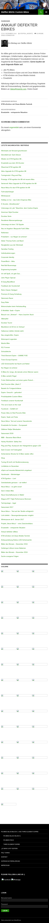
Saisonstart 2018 (7, 433)
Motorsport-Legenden (9, 339)
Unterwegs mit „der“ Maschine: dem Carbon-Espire (19, 208)
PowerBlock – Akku (8, 261)
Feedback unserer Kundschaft (12, 401)
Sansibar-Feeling (7, 249)
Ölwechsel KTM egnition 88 (11, 167)
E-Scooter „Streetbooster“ (10, 204)
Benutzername (6, 898)
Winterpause (5, 196)
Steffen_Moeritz (26, 33)
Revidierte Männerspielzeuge (11, 220)
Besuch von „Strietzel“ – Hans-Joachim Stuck (17, 314)
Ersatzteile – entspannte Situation (14, 111)
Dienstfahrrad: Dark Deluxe (11, 155)
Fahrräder (5, 21)
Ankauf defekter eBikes (9, 532)
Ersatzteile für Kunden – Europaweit (14, 425)
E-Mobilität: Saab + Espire (10, 310)
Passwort (4, 904)
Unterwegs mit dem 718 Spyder (12, 224)
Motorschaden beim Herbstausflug (13, 306)
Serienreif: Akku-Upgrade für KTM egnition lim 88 (18, 183)
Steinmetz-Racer (7, 298)
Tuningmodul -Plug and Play (11, 175)
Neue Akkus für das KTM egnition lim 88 (15, 187)
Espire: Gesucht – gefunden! (11, 392)
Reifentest (4, 233)
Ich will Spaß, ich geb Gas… (11, 274)
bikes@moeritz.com (18, 89)
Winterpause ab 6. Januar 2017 (12, 519)
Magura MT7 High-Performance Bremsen (16, 499)
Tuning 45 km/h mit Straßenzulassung (14, 462)
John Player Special (8, 278)
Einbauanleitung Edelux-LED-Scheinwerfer (16, 540)
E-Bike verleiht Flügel (8, 376)
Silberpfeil (4, 319)
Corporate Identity (7, 257)
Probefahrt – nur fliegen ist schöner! (14, 237)
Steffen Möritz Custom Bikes (15, 12)
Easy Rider (5, 302)
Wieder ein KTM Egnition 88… (12, 159)
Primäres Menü (46, 12)
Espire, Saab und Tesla (9, 417)
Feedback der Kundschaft (10, 286)
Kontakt (4, 857)
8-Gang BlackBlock (8, 282)
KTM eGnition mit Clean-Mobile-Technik (16, 103)
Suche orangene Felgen (10, 556)
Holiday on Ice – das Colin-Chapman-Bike (16, 200)
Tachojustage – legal (8, 503)
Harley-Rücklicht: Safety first (11, 441)
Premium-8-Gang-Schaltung (11, 294)
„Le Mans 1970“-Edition (9, 848)
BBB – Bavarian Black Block (11, 437)
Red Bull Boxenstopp (8, 265)
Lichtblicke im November (10, 466)
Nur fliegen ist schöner (9, 368)
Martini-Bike (5, 343)
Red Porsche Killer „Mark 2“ (11, 384)
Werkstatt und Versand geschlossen (14, 151)
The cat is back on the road (11, 405)
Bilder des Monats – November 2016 (14, 552)
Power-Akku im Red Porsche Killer (13, 413)
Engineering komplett (8, 269)
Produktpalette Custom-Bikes (11, 396)
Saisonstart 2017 (7, 507)
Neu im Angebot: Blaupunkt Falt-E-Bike (15, 228)
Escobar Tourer (6, 323)
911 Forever (5, 347)
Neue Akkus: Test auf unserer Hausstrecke (16, 421)
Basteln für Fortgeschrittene (11, 388)
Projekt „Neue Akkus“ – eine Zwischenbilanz (17, 523)
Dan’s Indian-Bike (7, 491)
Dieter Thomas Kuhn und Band (12, 241)
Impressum (5, 865)
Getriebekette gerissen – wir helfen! (14, 482)
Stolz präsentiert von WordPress (11, 920)
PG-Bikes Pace (8, 840)
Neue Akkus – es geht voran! (11, 487)
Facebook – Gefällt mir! (9, 409)
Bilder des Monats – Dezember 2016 (14, 544)
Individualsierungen (8, 253)
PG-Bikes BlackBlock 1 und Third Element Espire (19, 832)
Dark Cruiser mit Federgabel (11, 450)
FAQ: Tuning (5, 853)
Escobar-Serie (6, 216)
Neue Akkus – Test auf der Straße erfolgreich (17, 511)
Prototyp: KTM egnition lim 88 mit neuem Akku (17, 179)
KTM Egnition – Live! (8, 478)
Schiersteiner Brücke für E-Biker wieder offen (17, 454)
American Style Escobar (9, 212)
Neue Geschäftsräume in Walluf (12, 495)
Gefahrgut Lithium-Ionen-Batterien (13, 548)
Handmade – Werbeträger (10, 474)
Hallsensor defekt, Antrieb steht (12, 331)
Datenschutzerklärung (10, 861)
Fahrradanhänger (7, 192)
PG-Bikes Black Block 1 (12, 836)
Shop (3, 458)
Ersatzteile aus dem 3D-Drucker (12, 163)
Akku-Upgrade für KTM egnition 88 (13, 171)
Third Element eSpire (11, 844)
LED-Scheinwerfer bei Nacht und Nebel (15, 364)
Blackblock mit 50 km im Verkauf (12, 327)
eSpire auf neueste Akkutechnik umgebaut (16, 470)
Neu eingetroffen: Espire (10, 335)
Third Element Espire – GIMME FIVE (14, 355)
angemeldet (14, 127)
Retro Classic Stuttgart (9, 290)
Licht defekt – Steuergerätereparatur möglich (17, 515)
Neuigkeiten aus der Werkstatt (12, 245)
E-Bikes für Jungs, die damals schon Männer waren (19, 372)
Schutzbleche (6, 351)
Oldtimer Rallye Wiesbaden (11, 429)
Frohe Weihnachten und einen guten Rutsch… (18, 380)
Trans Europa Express (9, 360)
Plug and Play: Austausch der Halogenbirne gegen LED (21, 446)
